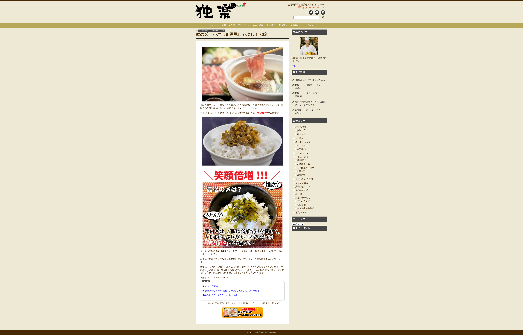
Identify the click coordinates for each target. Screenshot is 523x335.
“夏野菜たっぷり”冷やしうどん (310, 79)
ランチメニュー (303, 183)
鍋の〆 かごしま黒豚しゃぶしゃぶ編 (220, 295)
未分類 (298, 194)
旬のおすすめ (301, 190)
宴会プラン (243, 25)
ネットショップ (303, 142)
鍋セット (221, 30)
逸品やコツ (300, 212)
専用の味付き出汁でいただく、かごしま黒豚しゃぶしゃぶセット (232, 291)
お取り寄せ (302, 130)
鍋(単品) (301, 175)
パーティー (302, 145)
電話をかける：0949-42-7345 (312, 7)
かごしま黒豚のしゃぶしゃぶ (216, 286)
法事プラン (302, 171)
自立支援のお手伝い (307, 208)
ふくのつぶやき (204, 30)
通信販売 (270, 25)
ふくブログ (307, 25)
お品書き (294, 25)
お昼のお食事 (228, 25)
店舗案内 (282, 25)
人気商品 (301, 149)
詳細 (294, 66)
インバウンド (303, 201)
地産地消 (301, 204)
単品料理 (301, 160)
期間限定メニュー (305, 167)
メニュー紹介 (301, 157)
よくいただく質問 (304, 179)
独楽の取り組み (303, 197)
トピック (214, 25)
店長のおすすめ (213, 30)
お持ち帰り (257, 25)
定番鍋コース (303, 164)
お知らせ (299, 138)
